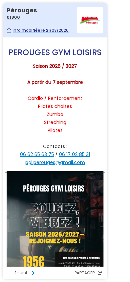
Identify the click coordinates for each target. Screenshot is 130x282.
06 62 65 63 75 (37, 154)
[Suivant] (33, 273)
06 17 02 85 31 (74, 154)
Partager (85, 273)
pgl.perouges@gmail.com (55, 162)
